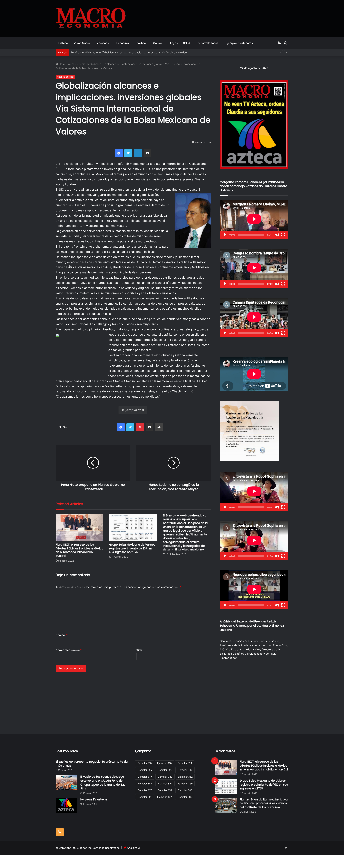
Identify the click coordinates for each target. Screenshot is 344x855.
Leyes (174, 43)
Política (141, 43)
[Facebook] (119, 153)
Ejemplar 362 (164, 796)
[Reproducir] (225, 235)
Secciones (102, 43)
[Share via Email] (147, 153)
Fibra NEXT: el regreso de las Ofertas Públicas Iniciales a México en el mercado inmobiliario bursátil (79, 550)
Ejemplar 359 (164, 790)
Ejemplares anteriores (239, 43)
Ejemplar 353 (144, 783)
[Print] (159, 427)
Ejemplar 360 (185, 790)
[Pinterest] (140, 427)
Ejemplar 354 (165, 783)
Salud (186, 43)
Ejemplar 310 (164, 763)
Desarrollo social (208, 43)
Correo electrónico (69, 650)
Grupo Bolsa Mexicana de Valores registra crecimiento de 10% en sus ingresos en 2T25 (132, 548)
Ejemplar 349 (165, 776)
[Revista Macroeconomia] (91, 18)
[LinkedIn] (138, 153)
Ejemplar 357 (144, 790)
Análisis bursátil (78, 64)
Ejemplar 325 (144, 769)
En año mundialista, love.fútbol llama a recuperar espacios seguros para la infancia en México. (129, 52)
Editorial (63, 43)
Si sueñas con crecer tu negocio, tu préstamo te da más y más (92, 764)
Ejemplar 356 (185, 783)
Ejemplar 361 (144, 796)
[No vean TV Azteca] (66, 805)
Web (139, 650)
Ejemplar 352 (185, 776)
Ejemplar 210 (134, 410)
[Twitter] (128, 153)
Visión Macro (82, 43)
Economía (122, 43)
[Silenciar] (277, 235)
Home (62, 64)
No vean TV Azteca (93, 799)
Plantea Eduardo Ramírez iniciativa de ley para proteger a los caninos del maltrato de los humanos (264, 803)
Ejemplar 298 (144, 763)
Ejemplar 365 (184, 796)
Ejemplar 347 (144, 776)
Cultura (157, 43)
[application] (254, 219)
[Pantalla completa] (283, 235)
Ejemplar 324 (184, 763)
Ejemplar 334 (185, 769)
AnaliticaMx (134, 847)
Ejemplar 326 (164, 769)
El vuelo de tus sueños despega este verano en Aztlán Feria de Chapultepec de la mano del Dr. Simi (102, 782)
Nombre (62, 635)
